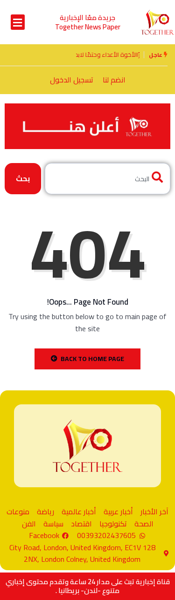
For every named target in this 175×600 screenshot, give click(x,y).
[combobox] (107, 178)
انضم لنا (114, 80)
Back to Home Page (92, 359)
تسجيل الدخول (71, 80)
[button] (18, 22)
